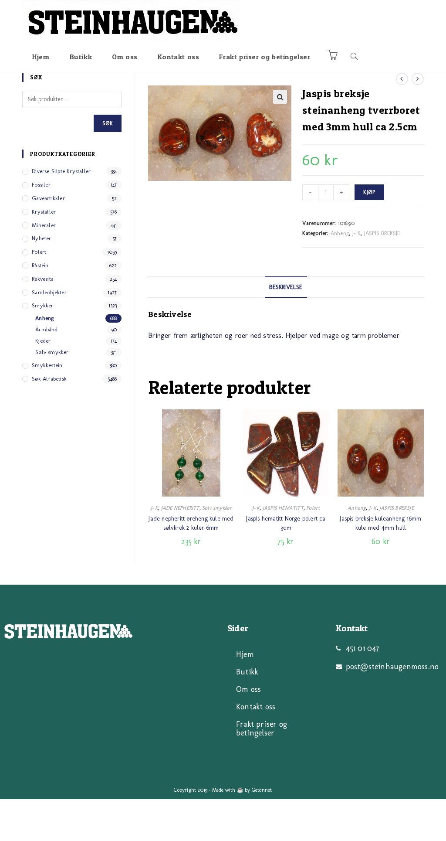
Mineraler (44, 225)
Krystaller (44, 211)
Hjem (245, 654)
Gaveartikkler (48, 198)
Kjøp (369, 192)
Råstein (40, 265)
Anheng (340, 233)
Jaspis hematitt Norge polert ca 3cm (285, 523)
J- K (356, 233)
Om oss (248, 689)
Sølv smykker (217, 508)
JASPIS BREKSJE (382, 233)
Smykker (42, 305)
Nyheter (41, 238)
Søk (107, 123)
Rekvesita (43, 279)
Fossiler (41, 184)
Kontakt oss (255, 707)
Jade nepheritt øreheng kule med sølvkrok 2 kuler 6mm (191, 523)
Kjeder (43, 340)
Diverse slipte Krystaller (61, 171)
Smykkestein (47, 365)
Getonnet (262, 790)
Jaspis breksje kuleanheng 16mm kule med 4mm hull (380, 523)
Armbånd (46, 329)
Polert (313, 508)
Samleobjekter (49, 292)
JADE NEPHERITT (180, 508)
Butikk (247, 672)
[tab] (286, 287)
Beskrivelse (285, 287)
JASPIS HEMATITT (283, 508)
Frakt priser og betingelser (261, 728)
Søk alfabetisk (49, 378)
